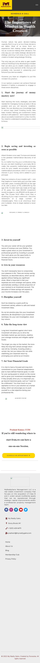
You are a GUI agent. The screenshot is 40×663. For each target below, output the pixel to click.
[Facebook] (6, 510)
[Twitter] (26, 510)
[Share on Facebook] (20, 465)
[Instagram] (11, 510)
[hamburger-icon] (37, 4)
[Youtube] (21, 510)
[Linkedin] (16, 510)
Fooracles (32, 656)
